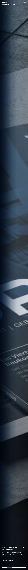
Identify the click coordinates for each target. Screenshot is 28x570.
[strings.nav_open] (25, 2)
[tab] (4, 567)
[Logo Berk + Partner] (9, 3)
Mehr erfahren (7, 560)
